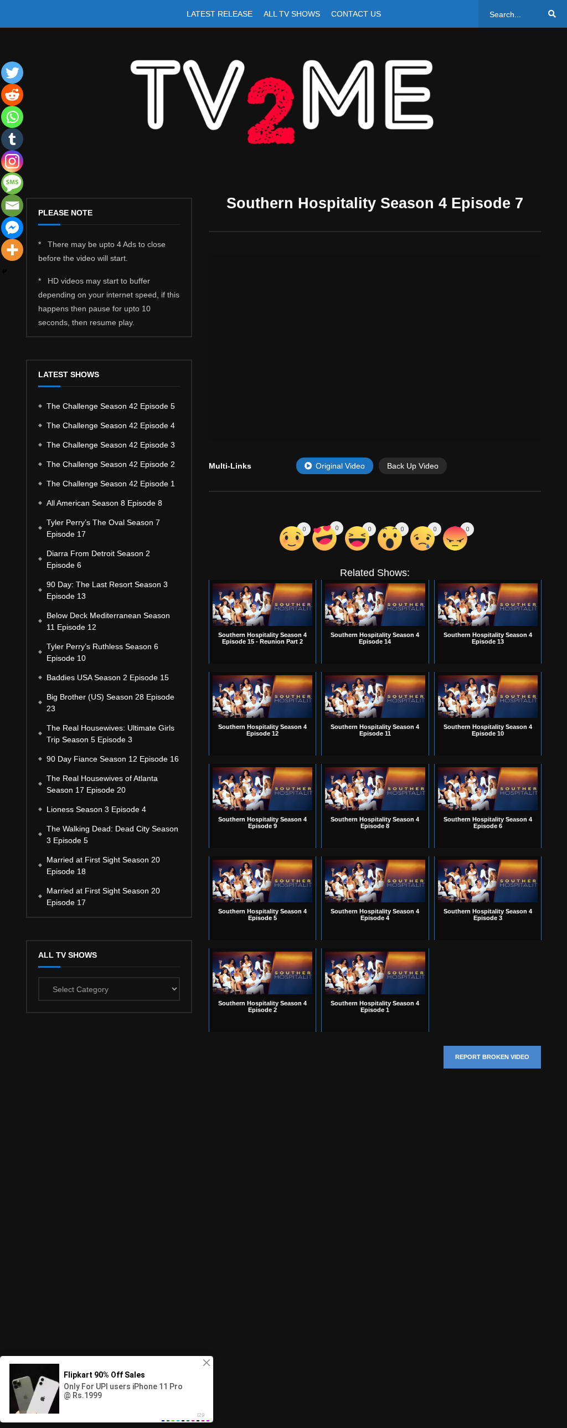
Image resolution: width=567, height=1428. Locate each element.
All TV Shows (292, 13)
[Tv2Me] (283, 101)
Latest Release (219, 13)
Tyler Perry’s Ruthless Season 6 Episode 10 (102, 652)
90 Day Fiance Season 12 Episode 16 (113, 758)
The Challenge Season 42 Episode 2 (111, 464)
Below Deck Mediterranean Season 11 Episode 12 (108, 621)
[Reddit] (12, 95)
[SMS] (12, 183)
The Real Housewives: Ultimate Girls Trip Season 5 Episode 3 (110, 733)
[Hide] (4, 271)
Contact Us (356, 13)
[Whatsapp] (12, 117)
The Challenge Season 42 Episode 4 (111, 425)
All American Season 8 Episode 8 (104, 503)
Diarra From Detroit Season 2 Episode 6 (98, 559)
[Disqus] (375, 1243)
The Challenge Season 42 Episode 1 (111, 483)
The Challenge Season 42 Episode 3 (111, 444)
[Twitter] (12, 72)
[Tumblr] (12, 139)
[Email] (12, 205)
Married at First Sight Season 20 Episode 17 (103, 896)
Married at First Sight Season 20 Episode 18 (103, 865)
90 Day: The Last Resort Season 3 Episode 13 (107, 590)
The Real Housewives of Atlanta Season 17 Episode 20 (102, 784)
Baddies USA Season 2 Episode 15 (108, 677)
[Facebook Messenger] (12, 228)
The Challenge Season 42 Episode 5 (111, 406)
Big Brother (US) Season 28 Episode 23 (110, 702)
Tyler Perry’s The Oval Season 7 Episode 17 (103, 528)
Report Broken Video (492, 1057)
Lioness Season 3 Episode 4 (96, 809)
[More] (12, 250)
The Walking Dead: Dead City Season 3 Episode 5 (112, 834)
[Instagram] (12, 161)
